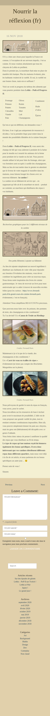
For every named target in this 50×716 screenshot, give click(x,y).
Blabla (25, 641)
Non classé (25, 654)
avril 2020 (25, 605)
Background (25, 638)
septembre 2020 (25, 602)
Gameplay (25, 651)
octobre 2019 (25, 611)
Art (25, 635)
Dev (25, 648)
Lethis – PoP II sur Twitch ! (25, 582)
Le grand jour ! (25, 591)
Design (25, 645)
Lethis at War (25, 585)
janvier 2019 (25, 618)
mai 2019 (25, 615)
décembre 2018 (25, 621)
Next (43, 485)
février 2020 (25, 608)
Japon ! (25, 588)
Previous (8, 485)
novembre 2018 (25, 624)
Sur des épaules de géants (25, 578)
